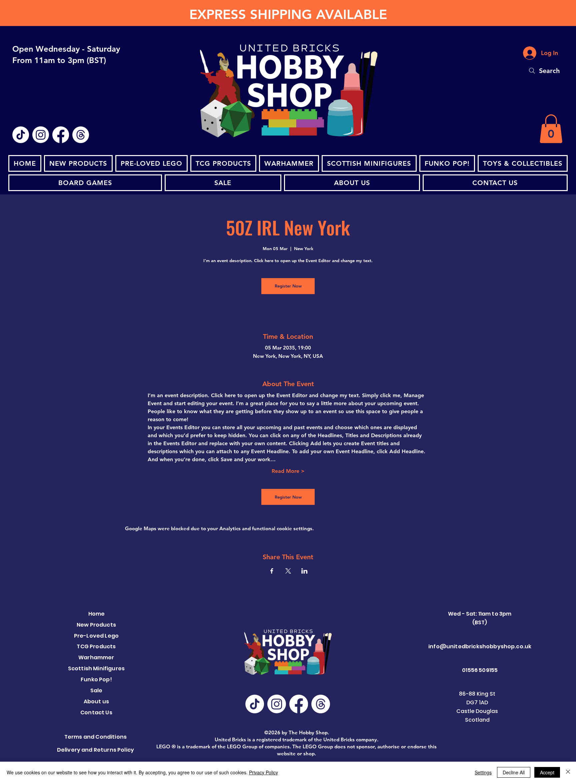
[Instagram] (40, 134)
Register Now (288, 285)
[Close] (568, 772)
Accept (547, 772)
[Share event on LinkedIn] (304, 571)
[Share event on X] (288, 571)
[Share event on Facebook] (272, 571)
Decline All (514, 772)
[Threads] (80, 134)
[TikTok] (20, 134)
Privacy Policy (263, 772)
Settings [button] (483, 772)
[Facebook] (60, 134)
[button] (551, 128)
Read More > (288, 471)
